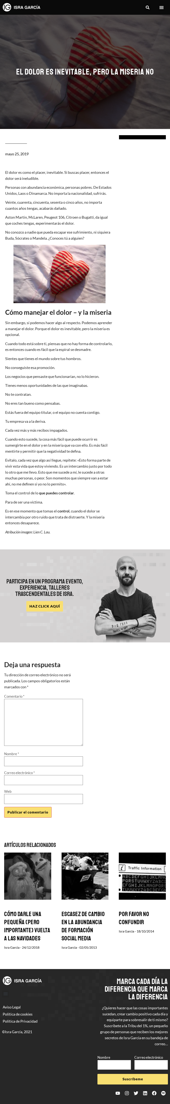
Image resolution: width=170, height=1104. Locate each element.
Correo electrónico (19, 772)
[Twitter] (136, 1093)
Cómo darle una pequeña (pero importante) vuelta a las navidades (27, 926)
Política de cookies (18, 1014)
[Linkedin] (145, 1093)
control (63, 511)
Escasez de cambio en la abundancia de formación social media (83, 926)
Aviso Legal (12, 1007)
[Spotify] (163, 1093)
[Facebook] (154, 1093)
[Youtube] (117, 1093)
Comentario (14, 696)
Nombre (11, 754)
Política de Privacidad (20, 1021)
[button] (147, 7)
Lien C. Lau (41, 532)
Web (8, 791)
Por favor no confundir (134, 918)
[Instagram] (126, 1093)
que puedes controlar (56, 493)
